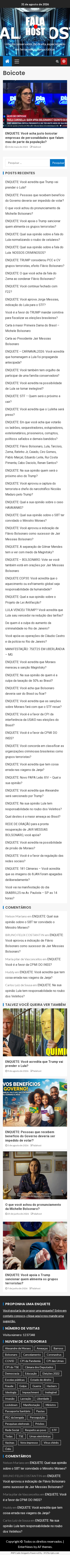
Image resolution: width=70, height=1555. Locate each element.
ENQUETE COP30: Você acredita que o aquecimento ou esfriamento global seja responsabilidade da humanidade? (32, 583)
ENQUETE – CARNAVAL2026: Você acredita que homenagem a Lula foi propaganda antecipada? (34, 357)
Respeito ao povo (35, 1430)
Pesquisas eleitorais (17, 1423)
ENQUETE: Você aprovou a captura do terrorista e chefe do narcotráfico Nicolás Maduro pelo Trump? (33, 489)
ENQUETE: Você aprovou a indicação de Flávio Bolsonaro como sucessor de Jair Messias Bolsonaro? (32, 533)
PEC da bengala (14, 1417)
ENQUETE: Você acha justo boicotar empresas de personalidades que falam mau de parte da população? (34, 138)
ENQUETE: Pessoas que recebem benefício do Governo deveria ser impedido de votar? (30, 1136)
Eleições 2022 (51, 1373)
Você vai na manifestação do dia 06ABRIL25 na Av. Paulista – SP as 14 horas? (31, 892)
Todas (9, 1436)
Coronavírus (54, 1354)
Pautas (40, 1411)
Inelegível (51, 1392)
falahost (37, 146)
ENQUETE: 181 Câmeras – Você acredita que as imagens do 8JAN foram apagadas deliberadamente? (33, 874)
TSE (21, 1436)
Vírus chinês (51, 1442)
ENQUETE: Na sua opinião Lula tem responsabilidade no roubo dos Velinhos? (35, 990)
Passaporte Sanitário (17, 1411)
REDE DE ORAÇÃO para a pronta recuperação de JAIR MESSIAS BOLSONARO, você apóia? (27, 829)
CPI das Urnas (55, 1361)
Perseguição (37, 1417)
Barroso (58, 1348)
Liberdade (43, 1398)
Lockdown (11, 1405)
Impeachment (30, 1392)
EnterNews (25, 1547)
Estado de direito (41, 1379)
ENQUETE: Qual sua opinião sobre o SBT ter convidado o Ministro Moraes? (31, 921)
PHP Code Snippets (20, 1553)
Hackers (52, 1386)
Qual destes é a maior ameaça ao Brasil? (32, 816)
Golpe (23, 1386)
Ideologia (10, 1392)
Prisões (39, 1423)
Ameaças (42, 1348)
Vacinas (9, 1442)
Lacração (25, 1398)
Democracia (12, 1373)
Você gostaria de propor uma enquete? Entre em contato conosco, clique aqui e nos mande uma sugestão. (34, 1316)
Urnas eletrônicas (40, 1436)
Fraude (9, 1386)
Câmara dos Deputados (39, 1367)
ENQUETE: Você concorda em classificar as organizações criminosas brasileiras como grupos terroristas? (34, 751)
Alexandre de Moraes (18, 1348)
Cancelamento (32, 1354)
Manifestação (31, 1405)
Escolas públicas (15, 1379)
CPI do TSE (12, 1367)
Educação (31, 1373)
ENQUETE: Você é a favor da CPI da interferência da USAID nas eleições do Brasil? (32, 719)
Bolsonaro (11, 1354)
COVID (9, 1361)
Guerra (36, 1386)
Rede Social (12, 1430)
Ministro (51, 1405)
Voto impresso (29, 1442)
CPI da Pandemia (30, 1361)
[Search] (57, 61)
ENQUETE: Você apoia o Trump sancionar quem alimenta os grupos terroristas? (31, 1279)
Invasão (10, 1398)
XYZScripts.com (51, 1553)
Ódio (8, 1449)
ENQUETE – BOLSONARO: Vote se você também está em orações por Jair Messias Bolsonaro (34, 565)
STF (54, 1430)
